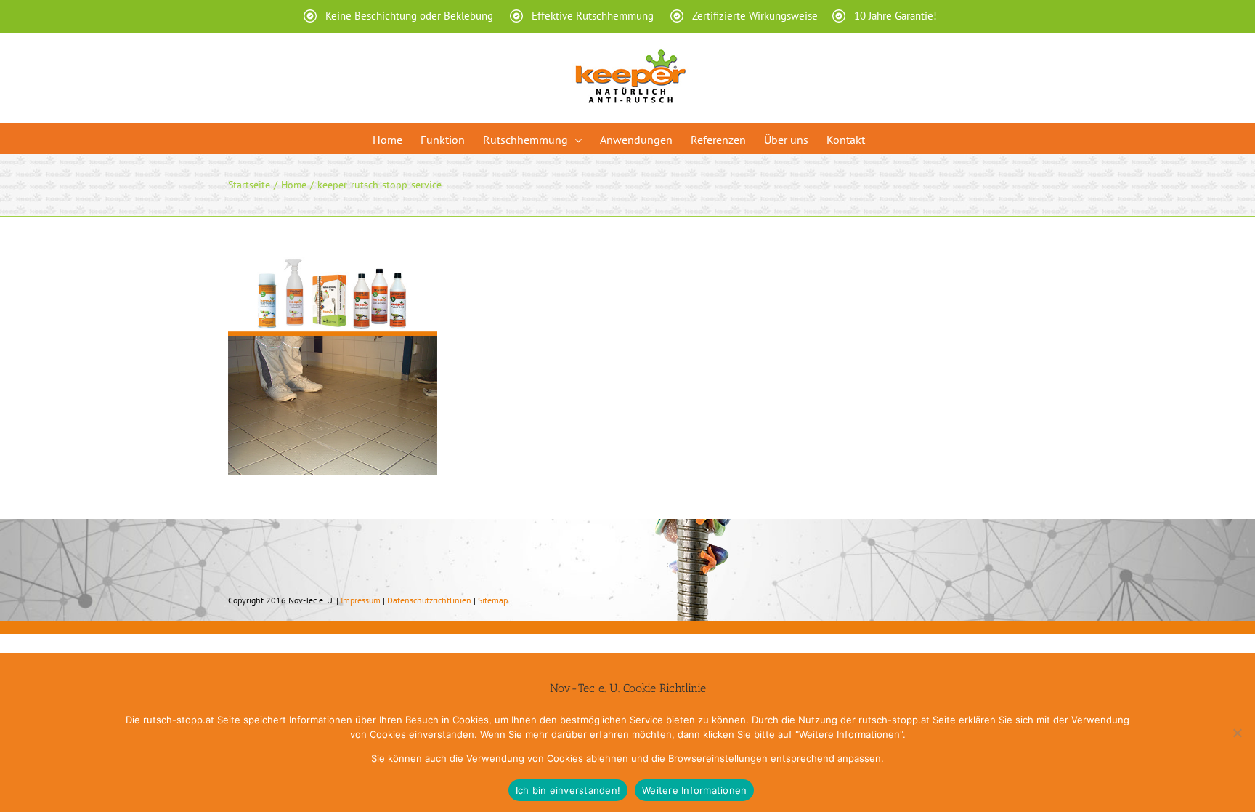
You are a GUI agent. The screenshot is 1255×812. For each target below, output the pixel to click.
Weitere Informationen (694, 790)
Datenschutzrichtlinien (429, 600)
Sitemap (493, 600)
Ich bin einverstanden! (568, 790)
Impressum (361, 600)
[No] (1237, 732)
